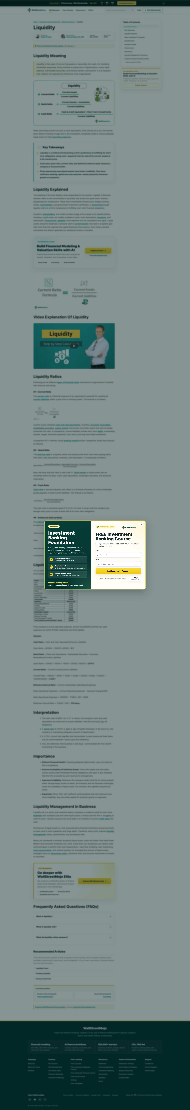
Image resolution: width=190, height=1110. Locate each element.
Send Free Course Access (118, 571)
